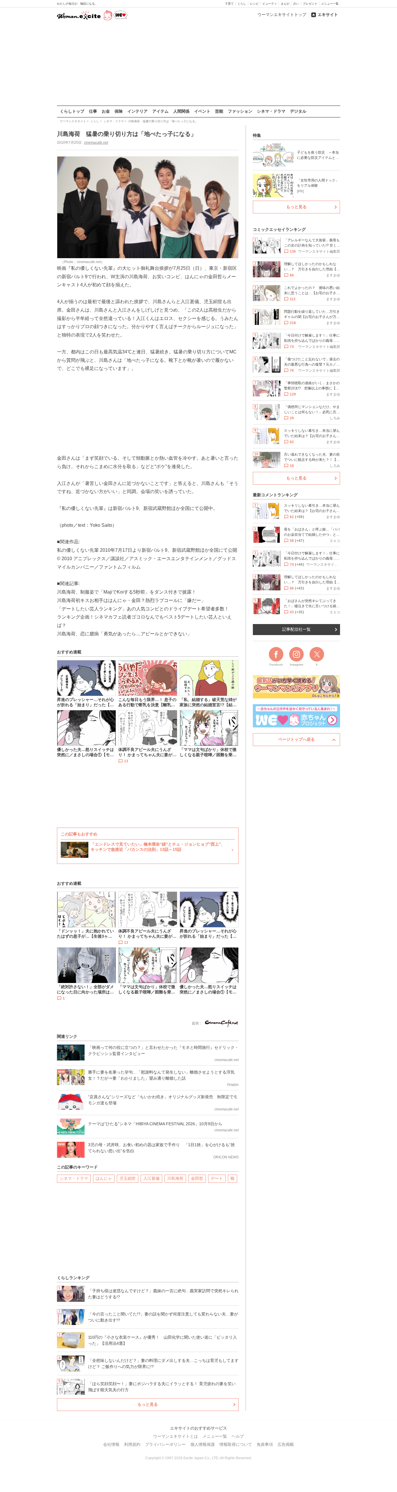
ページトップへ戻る (296, 739)
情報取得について (235, 1444)
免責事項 (265, 1444)
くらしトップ (72, 111)
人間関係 (181, 111)
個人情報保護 (202, 1444)
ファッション (240, 111)
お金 (106, 111)
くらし (241, 3)
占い (296, 3)
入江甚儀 (151, 1178)
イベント (202, 111)
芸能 (219, 111)
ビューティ (269, 3)
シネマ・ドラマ (271, 111)
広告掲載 (286, 1444)
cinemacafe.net (96, 143)
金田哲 (197, 1178)
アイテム (160, 111)
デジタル (298, 111)
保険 (119, 111)
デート (217, 1178)
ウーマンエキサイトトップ (281, 14)
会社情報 (111, 1444)
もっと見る (147, 1404)
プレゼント (310, 3)
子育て (229, 3)
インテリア (137, 111)
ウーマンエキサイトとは (175, 1436)
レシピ (254, 3)
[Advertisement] (198, 63)
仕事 (93, 111)
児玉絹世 (127, 1178)
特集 (257, 135)
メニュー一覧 (330, 3)
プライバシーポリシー (165, 1444)
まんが (285, 3)
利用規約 (132, 1444)
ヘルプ (238, 1436)
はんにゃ (104, 1178)
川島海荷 (175, 1178)
